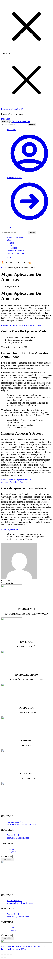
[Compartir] (5, 954)
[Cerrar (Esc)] (2, 954)
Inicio (3, 267)
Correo (4, 856)
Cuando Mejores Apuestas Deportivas (18, 480)
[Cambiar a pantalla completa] (8, 954)
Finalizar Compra (14, 177)
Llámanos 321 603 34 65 (12, 109)
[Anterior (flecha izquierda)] (2, 957)
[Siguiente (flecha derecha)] (5, 957)
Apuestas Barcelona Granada (14, 482)
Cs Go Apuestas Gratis (11, 529)
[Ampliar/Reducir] (11, 954)
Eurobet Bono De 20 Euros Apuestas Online (21, 325)
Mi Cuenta (11, 129)
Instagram (5, 119)
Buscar (32, 125)
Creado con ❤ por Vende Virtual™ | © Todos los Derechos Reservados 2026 (23, 947)
